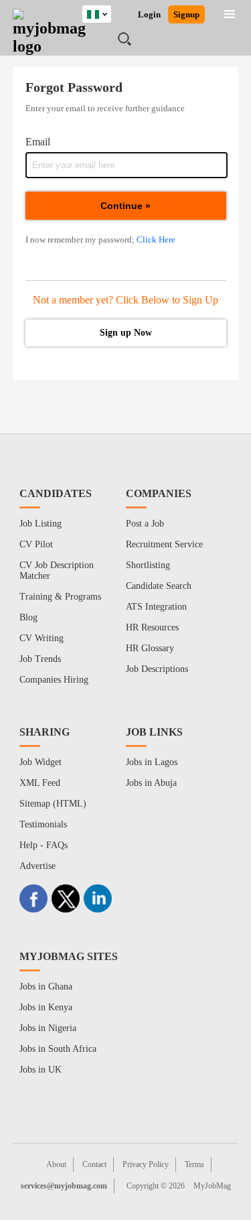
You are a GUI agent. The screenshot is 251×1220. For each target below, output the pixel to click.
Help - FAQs (43, 845)
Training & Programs (60, 597)
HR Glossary (150, 648)
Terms (194, 1164)
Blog (28, 617)
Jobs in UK (40, 1070)
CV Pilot (36, 544)
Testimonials (43, 824)
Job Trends (40, 659)
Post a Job (145, 524)
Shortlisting (148, 565)
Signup (186, 14)
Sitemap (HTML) (52, 804)
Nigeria (106, 12)
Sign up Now (126, 333)
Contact (94, 1164)
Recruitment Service (164, 544)
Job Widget (40, 762)
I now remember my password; (100, 239)
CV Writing (41, 638)
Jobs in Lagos (151, 762)
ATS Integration (156, 607)
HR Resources (152, 627)
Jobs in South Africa (57, 1049)
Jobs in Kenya (45, 1007)
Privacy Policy (145, 1164)
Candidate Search (158, 586)
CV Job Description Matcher (56, 570)
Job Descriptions (157, 669)
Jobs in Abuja (151, 783)
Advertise (37, 866)
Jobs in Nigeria (47, 1028)
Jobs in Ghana (45, 986)
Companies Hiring (53, 680)
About (56, 1164)
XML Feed (39, 783)
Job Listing (40, 524)
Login (149, 14)
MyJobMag (212, 1186)
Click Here (156, 239)
